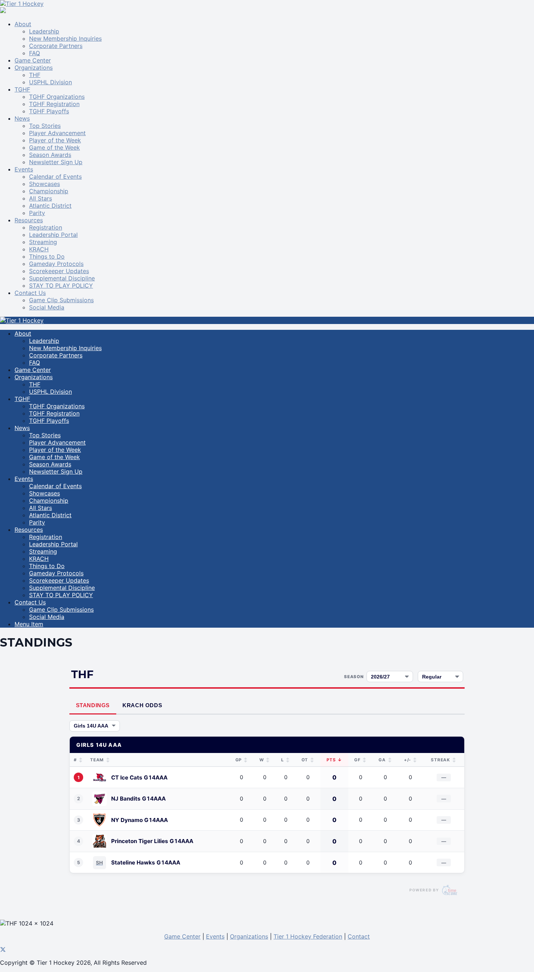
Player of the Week (55, 140)
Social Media (46, 307)
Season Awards (50, 154)
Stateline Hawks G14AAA (145, 862)
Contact (359, 936)
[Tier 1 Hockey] (22, 3)
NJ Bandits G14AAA (138, 798)
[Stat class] (440, 676)
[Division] (94, 726)
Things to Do (47, 256)
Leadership (44, 31)
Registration (45, 227)
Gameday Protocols (56, 263)
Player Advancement (57, 133)
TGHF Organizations (57, 96)
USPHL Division (50, 82)
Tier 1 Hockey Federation (308, 936)
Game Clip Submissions (61, 300)
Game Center (33, 60)
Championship (48, 191)
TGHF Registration (54, 104)
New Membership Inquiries (65, 38)
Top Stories (45, 125)
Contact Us (30, 292)
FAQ (34, 53)
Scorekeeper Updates (59, 271)
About (23, 24)
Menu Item (29, 624)
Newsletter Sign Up (55, 162)
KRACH (39, 249)
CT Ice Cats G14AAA (139, 777)
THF (34, 74)
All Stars (40, 198)
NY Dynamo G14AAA (139, 820)
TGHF (22, 89)
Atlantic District (50, 205)
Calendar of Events (55, 176)
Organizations (34, 67)
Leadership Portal (53, 234)
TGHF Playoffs (49, 111)
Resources (29, 220)
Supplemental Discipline (62, 278)
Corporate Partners (55, 45)
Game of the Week (54, 147)
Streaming (43, 242)
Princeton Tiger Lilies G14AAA (152, 841)
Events (24, 169)
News (22, 118)
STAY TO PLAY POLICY (61, 285)
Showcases (44, 183)
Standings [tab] (93, 705)
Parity (37, 212)
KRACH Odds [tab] (142, 705)
